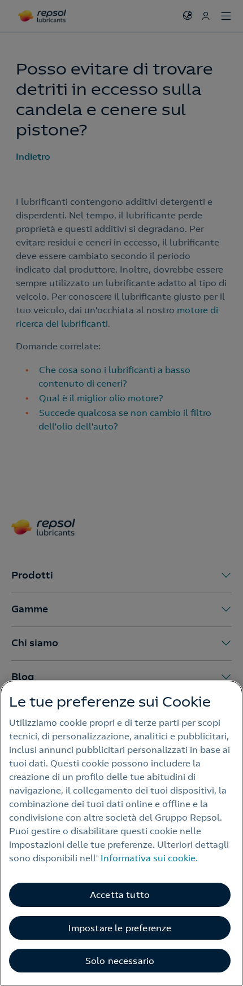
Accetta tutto (120, 894)
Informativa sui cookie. (149, 858)
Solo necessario (119, 960)
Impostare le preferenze (120, 928)
